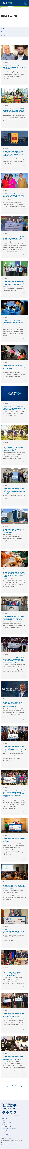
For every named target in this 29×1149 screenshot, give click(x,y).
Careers (4, 1120)
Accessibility (5, 1135)
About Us (4, 1118)
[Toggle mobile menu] (25, 3)
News (2, 31)
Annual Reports (6, 1124)
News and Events (6, 1122)
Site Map (19, 1142)
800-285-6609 (8, 1108)
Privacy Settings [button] (10, 1142)
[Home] (7, 3)
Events (3, 35)
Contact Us (5, 1130)
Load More (13, 1085)
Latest (3, 28)
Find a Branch (6, 1133)
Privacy (3, 1142)
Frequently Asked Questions (9, 1128)
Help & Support (6, 1126)
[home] (14, 1105)
